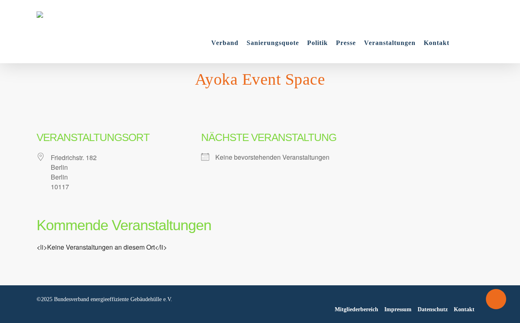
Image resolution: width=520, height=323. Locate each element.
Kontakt (464, 309)
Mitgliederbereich (356, 309)
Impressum (398, 309)
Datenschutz (433, 309)
